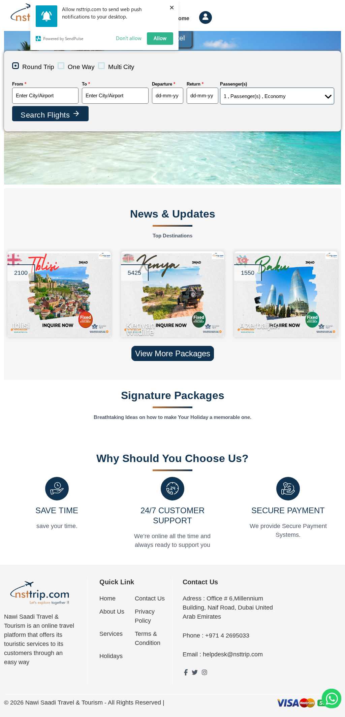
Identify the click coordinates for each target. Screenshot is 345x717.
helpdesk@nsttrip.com (233, 654)
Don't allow (129, 38)
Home (107, 598)
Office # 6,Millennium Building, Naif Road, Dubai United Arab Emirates (228, 607)
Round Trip (38, 66)
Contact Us (150, 598)
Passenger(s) (233, 84)
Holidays (111, 656)
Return (195, 84)
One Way (81, 66)
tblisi (15, 324)
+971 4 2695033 (227, 635)
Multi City (121, 66)
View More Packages (172, 353)
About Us (111, 611)
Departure (163, 84)
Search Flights (46, 115)
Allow (160, 38)
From (19, 84)
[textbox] (45, 96)
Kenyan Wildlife (128, 324)
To (86, 84)
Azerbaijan (241, 324)
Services (111, 633)
